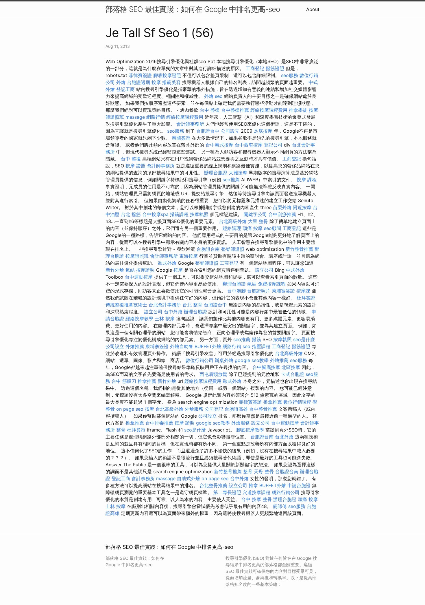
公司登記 (214, 409)
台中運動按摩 (139, 277)
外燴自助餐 (181, 346)
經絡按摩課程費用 (268, 110)
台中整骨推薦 (263, 409)
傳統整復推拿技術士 (126, 305)
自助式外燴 (188, 478)
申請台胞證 (299, 485)
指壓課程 (261, 346)
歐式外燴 (167, 263)
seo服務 (289, 75)
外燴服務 (194, 409)
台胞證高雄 (236, 409)
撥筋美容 (171, 82)
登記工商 (125, 89)
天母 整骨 (264, 471)
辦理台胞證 (215, 173)
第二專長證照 (227, 492)
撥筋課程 (179, 214)
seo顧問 (272, 228)
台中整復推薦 (235, 110)
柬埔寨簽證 (283, 291)
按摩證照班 (137, 256)
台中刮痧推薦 (282, 214)
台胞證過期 (138, 82)
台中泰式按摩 (219, 145)
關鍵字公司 (255, 214)
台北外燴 (284, 437)
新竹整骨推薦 (299, 249)
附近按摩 (302, 207)
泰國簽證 (181, 138)
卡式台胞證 (292, 374)
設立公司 (264, 270)
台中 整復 (210, 110)
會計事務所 (143, 478)
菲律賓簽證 (140, 75)
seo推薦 (231, 179)
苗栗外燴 (282, 207)
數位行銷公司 (199, 360)
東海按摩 (188, 256)
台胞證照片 (258, 291)
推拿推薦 (147, 381)
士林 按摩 (165, 318)
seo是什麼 (304, 339)
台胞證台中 (207, 131)
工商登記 (255, 68)
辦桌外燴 (224, 360)
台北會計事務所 (165, 305)
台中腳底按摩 (266, 367)
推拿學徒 (298, 110)
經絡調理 (232, 228)
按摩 (156, 82)
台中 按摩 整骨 (256, 499)
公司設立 (230, 131)
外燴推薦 (134, 346)
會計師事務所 (190, 124)
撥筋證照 (275, 68)
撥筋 (256, 339)
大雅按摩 (238, 173)
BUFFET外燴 (208, 346)
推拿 (253, 485)
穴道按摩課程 (256, 492)
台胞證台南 (208, 249)
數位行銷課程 (297, 402)
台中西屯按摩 (249, 145)
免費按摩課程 (272, 284)
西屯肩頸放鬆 (213, 374)
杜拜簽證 (306, 298)
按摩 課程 (307, 179)
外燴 (120, 82)
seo (219, 96)
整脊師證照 (232, 249)
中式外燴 (295, 270)
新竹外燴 (115, 270)
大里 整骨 (258, 221)
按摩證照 (145, 270)
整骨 (120, 430)
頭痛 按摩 (253, 228)
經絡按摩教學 (139, 318)
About (312, 9)
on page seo (129, 409)
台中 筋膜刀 (124, 381)
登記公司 (273, 145)
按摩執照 (199, 214)
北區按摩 (291, 367)
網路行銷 (155, 117)
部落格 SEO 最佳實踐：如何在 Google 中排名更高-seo (193, 9)
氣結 (130, 270)
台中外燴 (173, 312)
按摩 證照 (135, 166)
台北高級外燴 (233, 221)
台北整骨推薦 (213, 485)
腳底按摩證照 (167, 75)
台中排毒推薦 (159, 423)
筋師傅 (280, 506)
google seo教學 (252, 360)
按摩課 (303, 291)
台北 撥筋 (131, 214)
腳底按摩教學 (250, 430)
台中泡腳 (236, 291)
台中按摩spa (155, 214)
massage (135, 117)
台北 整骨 (192, 305)
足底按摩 (263, 131)
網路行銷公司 (286, 492)
